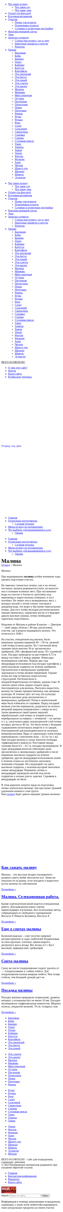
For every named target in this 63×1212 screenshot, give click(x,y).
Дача (10, 34)
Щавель (19, 174)
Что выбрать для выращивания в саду (29, 529)
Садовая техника (24, 523)
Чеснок (19, 165)
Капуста (19, 68)
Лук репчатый (23, 74)
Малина (19, 89)
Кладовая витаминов (20, 16)
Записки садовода (18, 37)
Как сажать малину (19, 867)
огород (11, 794)
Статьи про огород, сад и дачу (32, 40)
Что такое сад (22, 7)
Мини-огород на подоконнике (25, 526)
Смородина (21, 131)
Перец (18, 107)
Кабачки (19, 65)
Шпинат (19, 171)
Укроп (18, 153)
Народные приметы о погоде (31, 43)
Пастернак (21, 101)
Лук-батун (21, 77)
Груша (11, 1030)
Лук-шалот (21, 86)
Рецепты (20, 46)
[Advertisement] (31, 412)
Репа (17, 122)
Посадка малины (17, 990)
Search (5, 1195)
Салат (18, 125)
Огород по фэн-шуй (19, 13)
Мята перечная (23, 95)
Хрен (18, 162)
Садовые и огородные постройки (34, 28)
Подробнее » (8, 889)
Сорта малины (14, 961)
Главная (12, 517)
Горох (18, 61)
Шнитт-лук (21, 168)
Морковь (20, 92)
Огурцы (19, 98)
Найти (45, 1195)
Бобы (18, 55)
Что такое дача (23, 10)
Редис (18, 116)
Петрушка (20, 110)
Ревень (19, 113)
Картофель (21, 71)
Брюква (19, 58)
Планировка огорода (27, 25)
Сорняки (20, 134)
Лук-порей (21, 80)
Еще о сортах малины (21, 929)
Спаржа (19, 138)
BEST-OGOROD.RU (13, 362)
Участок (12, 19)
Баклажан (20, 52)
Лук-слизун (21, 83)
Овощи (12, 49)
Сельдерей (21, 128)
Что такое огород (18, 4)
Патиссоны (21, 104)
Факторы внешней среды (22, 31)
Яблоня (12, 1153)
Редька (19, 119)
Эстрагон (20, 177)
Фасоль (19, 156)
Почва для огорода (25, 22)
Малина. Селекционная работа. (30, 896)
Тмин (18, 144)
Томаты (19, 147)
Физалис (20, 159)
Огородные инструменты (22, 520)
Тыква (18, 150)
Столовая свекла (24, 141)
